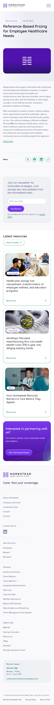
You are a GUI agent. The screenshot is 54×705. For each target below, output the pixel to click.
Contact (6, 516)
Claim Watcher (9, 576)
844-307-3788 (12, 668)
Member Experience (12, 599)
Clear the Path (9, 594)
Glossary (7, 645)
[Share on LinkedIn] (41, 159)
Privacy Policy (30, 699)
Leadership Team (10, 507)
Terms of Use (45, 699)
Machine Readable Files (12, 699)
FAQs (5, 641)
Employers (7, 547)
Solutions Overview (11, 572)
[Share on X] (28, 159)
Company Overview (11, 502)
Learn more (8, 141)
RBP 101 (6, 627)
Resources (7, 636)
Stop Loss (7, 590)
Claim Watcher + (10, 581)
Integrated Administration (14, 585)
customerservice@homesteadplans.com (22, 678)
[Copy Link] (48, 159)
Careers (6, 511)
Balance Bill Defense (12, 603)
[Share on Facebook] (34, 159)
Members (7, 556)
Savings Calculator (11, 632)
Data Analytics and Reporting (16, 608)
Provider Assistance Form (14, 650)
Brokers (6, 552)
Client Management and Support (17, 612)
